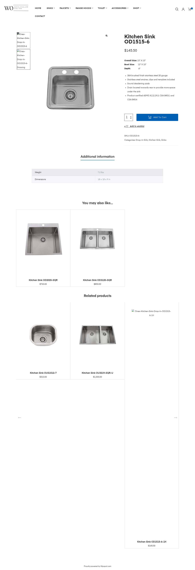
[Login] (183, 9)
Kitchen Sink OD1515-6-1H (151, 542)
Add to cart (159, 117)
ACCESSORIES (119, 8)
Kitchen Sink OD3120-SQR (97, 280)
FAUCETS (64, 8)
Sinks (163, 140)
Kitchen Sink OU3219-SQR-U (97, 373)
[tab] (97, 157)
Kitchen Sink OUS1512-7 (43, 373)
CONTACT (40, 16)
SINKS (50, 8)
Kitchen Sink (154, 140)
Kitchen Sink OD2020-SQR (43, 280)
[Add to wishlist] (67, 213)
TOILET (101, 8)
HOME (38, 8)
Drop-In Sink (142, 140)
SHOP (136, 8)
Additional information (97, 156)
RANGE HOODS (83, 8)
